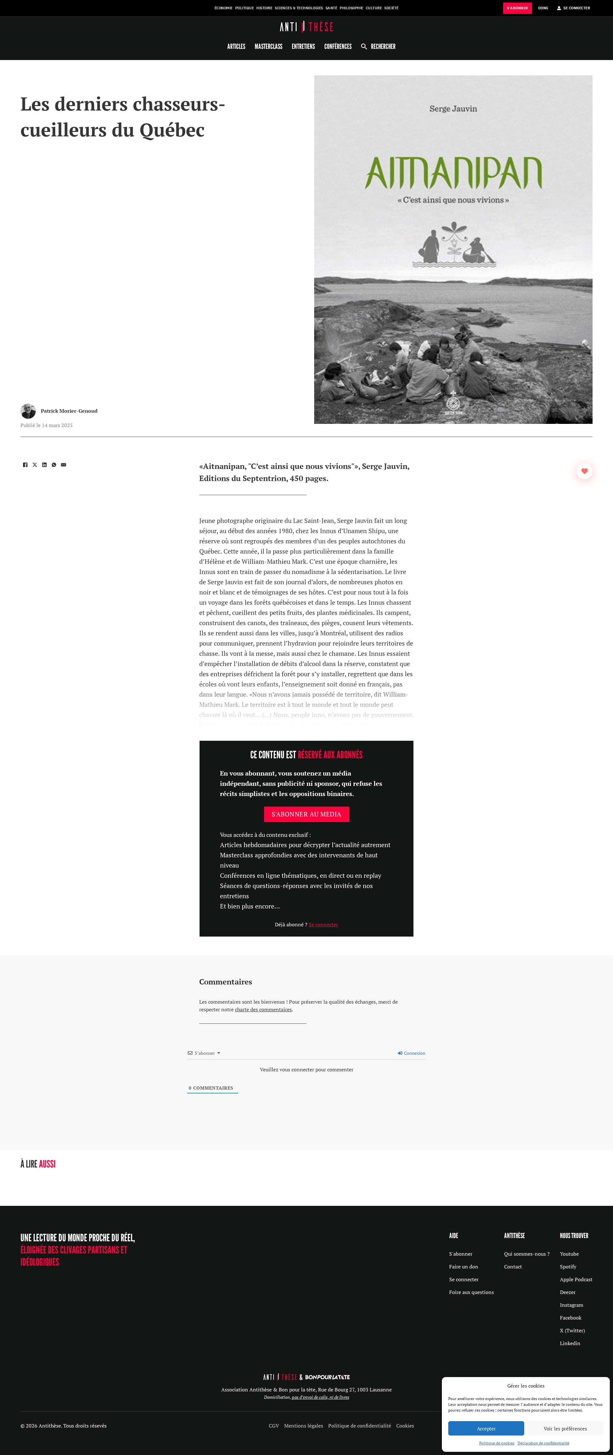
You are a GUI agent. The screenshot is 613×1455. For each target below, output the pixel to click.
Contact (513, 1266)
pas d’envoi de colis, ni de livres (320, 1397)
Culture (374, 8)
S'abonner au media (307, 814)
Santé (331, 8)
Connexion (414, 1053)
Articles (236, 46)
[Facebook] (25, 465)
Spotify (568, 1266)
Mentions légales (303, 1425)
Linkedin (570, 1343)
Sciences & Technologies (299, 8)
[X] (35, 465)
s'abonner (517, 8)
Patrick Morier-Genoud (69, 410)
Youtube (569, 1253)
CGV (274, 1425)
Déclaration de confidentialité (543, 1443)
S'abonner (461, 1253)
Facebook (570, 1317)
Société (391, 8)
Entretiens (303, 46)
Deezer (568, 1292)
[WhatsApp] (54, 465)
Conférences (338, 46)
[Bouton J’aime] (585, 471)
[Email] (63, 465)
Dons (543, 8)
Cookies (405, 1425)
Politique (244, 8)
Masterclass (268, 46)
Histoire (264, 8)
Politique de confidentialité (359, 1425)
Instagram (571, 1304)
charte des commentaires (263, 1009)
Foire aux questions (471, 1292)
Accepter (486, 1428)
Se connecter (323, 924)
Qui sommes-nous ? (527, 1253)
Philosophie (351, 8)
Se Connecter (577, 8)
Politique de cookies (496, 1443)
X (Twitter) (572, 1330)
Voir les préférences (565, 1428)
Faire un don (463, 1266)
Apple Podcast (576, 1279)
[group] (81, 1180)
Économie (224, 8)
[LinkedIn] (44, 465)
